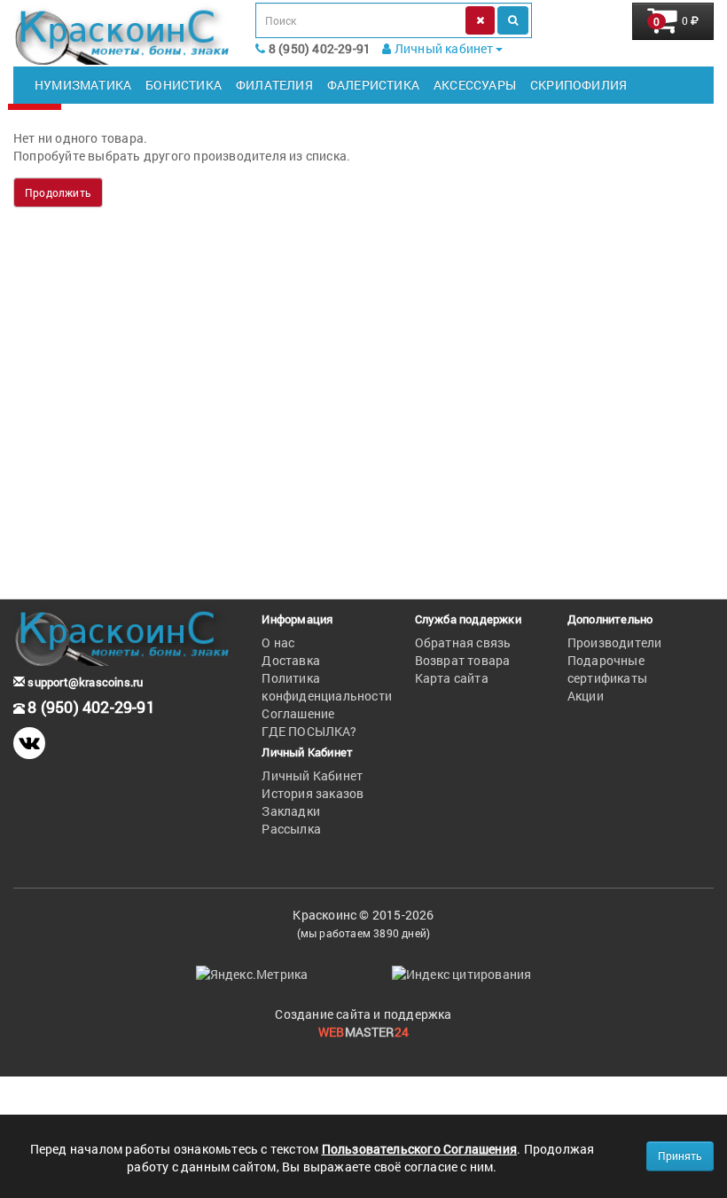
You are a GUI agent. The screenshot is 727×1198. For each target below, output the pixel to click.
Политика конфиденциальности (327, 686)
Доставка (291, 660)
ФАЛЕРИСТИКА (373, 84)
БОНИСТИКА (183, 84)
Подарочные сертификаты (607, 669)
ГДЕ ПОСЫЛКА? (309, 731)
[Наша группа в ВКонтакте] (29, 743)
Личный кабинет (443, 48)
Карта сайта (452, 677)
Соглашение (298, 713)
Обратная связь (463, 642)
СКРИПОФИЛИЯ (578, 84)
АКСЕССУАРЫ (475, 84)
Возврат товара (463, 660)
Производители (614, 642)
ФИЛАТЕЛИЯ (274, 84)
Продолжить (58, 192)
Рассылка (291, 828)
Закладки (291, 811)
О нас (278, 642)
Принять (680, 1155)
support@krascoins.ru (84, 682)
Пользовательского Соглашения (420, 1148)
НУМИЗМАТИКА (83, 84)
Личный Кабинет (312, 775)
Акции (585, 695)
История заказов (313, 793)
